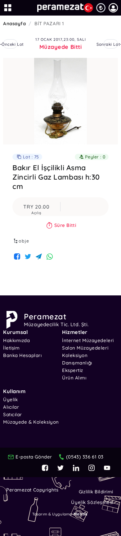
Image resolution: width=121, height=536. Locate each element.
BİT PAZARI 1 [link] (49, 23)
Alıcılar (11, 407)
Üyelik (10, 399)
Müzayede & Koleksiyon (31, 422)
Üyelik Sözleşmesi (92, 502)
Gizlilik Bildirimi (96, 492)
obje (24, 241)
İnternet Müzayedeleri (88, 340)
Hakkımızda (16, 340)
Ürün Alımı (74, 378)
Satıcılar (12, 414)
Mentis (80, 513)
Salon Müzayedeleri (85, 348)
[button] (113, 7)
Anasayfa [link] (14, 23)
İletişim (11, 348)
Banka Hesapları (22, 355)
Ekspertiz (72, 370)
